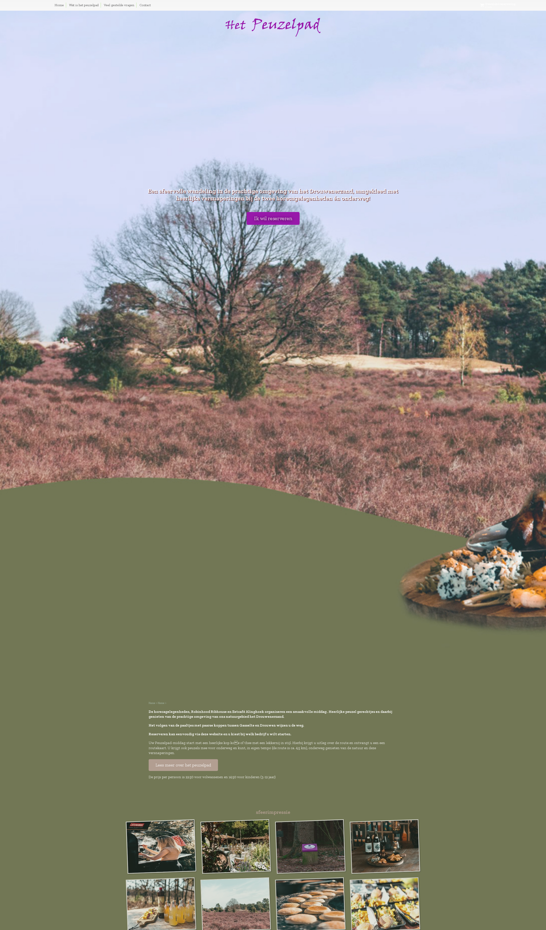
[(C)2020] (161, 820)
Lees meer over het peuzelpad (183, 765)
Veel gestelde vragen (119, 5)
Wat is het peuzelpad (84, 5)
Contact (145, 5)
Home (59, 5)
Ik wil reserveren (273, 218)
